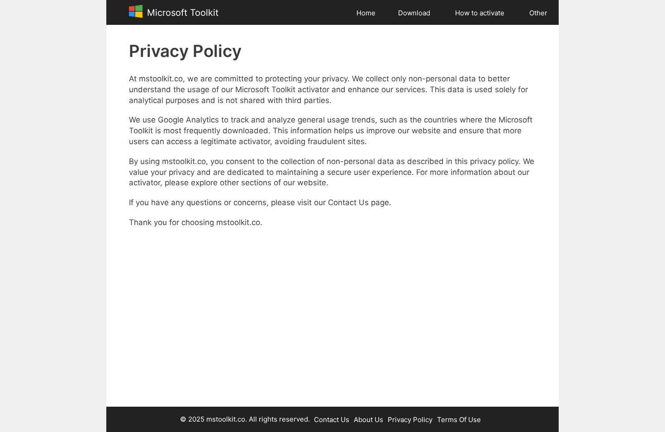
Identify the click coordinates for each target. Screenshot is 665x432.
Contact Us (331, 419)
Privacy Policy (410, 419)
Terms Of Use (459, 419)
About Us (368, 419)
